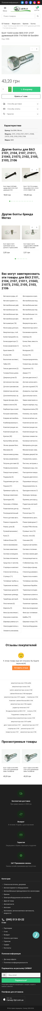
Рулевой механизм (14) (11, 531)
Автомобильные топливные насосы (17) (31, 314)
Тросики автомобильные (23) (31, 599)
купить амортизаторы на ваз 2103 (21, 690)
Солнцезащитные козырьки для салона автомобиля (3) (31, 558)
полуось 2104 (31, 711)
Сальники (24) (28, 540)
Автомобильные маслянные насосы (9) (31, 305)
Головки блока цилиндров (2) (12, 373)
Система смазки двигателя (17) (31, 554)
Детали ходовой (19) (30, 386)
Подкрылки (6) (8, 477)
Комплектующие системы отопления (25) (31, 427)
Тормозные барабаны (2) (31, 585)
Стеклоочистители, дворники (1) (12, 572)
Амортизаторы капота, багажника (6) (31, 328)
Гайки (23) (6, 364)
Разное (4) (26, 508)
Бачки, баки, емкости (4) (31, 341)
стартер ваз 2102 (32, 697)
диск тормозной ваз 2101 (12, 725)
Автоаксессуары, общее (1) (12, 296)
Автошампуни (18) (9, 323)
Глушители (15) (28, 368)
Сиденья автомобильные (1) (31, 545)
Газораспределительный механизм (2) (31, 359)
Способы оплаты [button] (13, 109)
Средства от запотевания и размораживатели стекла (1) (12, 563)
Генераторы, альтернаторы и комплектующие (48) (31, 364)
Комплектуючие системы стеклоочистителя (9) (31, 423)
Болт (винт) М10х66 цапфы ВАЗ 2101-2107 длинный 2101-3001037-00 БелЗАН (10, 188)
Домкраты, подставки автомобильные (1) (31, 391)
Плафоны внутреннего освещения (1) (12, 468)
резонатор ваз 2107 (27, 728)
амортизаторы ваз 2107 (30, 725)
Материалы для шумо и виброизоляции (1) (31, 445)
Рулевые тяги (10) (29, 531)
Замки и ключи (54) (10, 405)
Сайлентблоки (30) (10, 540)
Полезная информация (10, 2)
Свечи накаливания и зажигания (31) (12, 545)
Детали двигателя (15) (31, 377)
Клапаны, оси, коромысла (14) (31, 414)
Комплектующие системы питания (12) (12, 432)
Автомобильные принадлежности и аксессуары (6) (12, 314)
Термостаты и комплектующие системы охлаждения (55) (31, 576)
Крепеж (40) (7, 436)
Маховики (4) (8, 450)
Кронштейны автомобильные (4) (12, 441)
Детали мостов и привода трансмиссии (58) (12, 382)
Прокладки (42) (8, 499)
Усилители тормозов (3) (31, 603)
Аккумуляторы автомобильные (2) (31, 323)
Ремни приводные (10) (31, 522)
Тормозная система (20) (11, 585)
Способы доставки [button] (14, 104)
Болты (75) (26, 346)
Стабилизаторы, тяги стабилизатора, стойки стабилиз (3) (31, 563)
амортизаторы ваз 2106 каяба (21, 683)
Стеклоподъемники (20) (31, 572)
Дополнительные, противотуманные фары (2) (12, 395)
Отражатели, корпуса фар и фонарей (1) (31, 459)
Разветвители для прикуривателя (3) (12, 508)
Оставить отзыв (21, 668)
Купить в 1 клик (21, 96)
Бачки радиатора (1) (10, 341)
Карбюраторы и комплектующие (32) (12, 409)
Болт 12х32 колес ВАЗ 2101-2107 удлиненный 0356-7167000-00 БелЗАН (10, 769)
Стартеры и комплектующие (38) (12, 567)
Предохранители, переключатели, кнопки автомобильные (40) (31, 486)
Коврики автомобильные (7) (12, 418)
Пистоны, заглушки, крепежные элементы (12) (31, 463)
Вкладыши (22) (28, 350)
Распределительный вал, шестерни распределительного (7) (12, 513)
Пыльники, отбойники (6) (12, 504)
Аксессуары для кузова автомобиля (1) (12, 328)
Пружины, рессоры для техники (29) (31, 499)
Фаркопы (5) (7, 608)
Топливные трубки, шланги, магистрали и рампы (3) (12, 581)
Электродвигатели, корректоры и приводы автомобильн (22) (12, 626)
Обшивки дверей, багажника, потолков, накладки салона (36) (31, 454)
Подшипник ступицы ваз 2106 (21, 714)
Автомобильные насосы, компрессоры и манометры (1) (12, 310)
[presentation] (32, 49)
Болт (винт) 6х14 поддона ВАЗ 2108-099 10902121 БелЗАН (31, 245)
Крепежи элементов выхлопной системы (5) (31, 436)
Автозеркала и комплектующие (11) (31, 296)
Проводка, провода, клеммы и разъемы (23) (31, 495)
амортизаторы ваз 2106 (28, 732)
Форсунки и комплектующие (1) (12, 617)
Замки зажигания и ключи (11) (31, 400)
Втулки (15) (27, 355)
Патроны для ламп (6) (11, 463)
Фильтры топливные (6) (31, 612)
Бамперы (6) (27, 337)
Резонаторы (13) (29, 513)
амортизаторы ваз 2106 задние (21, 704)
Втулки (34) (7, 355)
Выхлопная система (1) (11, 359)
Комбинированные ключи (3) (12, 423)
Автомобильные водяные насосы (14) (31, 301)
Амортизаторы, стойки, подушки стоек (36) (12, 332)
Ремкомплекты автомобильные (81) (31, 518)
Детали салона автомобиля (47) (31, 382)
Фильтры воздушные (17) (31, 608)
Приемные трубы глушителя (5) (12, 490)
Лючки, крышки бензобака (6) (12, 445)
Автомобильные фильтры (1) (12, 319)
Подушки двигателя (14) (31, 477)
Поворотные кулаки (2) (11, 472)
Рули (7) (6, 536)
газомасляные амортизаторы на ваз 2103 (21, 718)
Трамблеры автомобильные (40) (12, 599)
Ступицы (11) (8, 576)
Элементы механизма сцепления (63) (12, 631)
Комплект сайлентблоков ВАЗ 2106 (21, 700)
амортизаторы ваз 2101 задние (14, 697)
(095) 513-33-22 (14, 919)
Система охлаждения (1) (12, 554)
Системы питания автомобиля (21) (12, 558)
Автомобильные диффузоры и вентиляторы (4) (12, 305)
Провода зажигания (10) (12, 495)
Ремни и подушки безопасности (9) (12, 522)
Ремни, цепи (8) (8, 527)
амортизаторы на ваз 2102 (21, 686)
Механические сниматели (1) (31, 450)
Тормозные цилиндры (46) (12, 594)
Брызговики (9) (8, 350)
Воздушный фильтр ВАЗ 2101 (16, 711)
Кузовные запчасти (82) (31, 441)
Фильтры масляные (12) (11, 612)
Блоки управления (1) (11, 346)
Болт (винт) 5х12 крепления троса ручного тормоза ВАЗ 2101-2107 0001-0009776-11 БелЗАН (10, 245)
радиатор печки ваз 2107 (21, 707)
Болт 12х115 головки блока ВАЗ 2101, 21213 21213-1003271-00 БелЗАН (31, 188)
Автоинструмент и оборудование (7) (12, 301)
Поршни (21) (7, 486)
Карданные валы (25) (30, 409)
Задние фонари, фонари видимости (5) (12, 400)
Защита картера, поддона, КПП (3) (31, 405)
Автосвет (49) (28, 319)
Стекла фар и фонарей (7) (31, 567)
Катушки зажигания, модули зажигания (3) (12, 414)
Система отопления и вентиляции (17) (31, 549)
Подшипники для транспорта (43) (12, 481)
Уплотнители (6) (9, 603)
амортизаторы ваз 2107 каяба (21, 721)
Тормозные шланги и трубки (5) (31, 594)
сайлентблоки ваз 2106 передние (21, 693)
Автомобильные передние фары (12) (31, 310)
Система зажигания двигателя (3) (12, 549)
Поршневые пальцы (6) (31, 481)
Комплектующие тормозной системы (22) (31, 432)
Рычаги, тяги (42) (29, 536)
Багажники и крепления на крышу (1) (31, 332)
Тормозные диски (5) (10, 590)
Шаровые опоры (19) (30, 621)
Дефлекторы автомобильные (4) (12, 391)
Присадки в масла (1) (30, 490)
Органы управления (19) (12, 459)
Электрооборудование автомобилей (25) (31, 626)
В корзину (27, 89)
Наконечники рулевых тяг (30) (12, 454)
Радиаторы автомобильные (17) (31, 504)
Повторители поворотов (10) (31, 472)
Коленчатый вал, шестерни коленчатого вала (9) (31, 418)
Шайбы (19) (27, 617)
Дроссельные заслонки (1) (31, 395)
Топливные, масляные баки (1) (31, 581)
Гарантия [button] (10, 114)
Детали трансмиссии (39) (12, 386)
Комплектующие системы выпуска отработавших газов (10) (12, 427)
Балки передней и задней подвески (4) (12, 337)
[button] (9, 201)
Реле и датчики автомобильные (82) (12, 518)
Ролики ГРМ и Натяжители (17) (31, 527)
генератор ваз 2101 (12, 732)
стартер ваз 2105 (13, 728)
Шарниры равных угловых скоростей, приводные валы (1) (12, 621)
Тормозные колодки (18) (31, 590)
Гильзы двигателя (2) (10, 368)
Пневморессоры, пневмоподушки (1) (31, 468)
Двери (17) (27, 373)
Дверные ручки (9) (10, 377)
